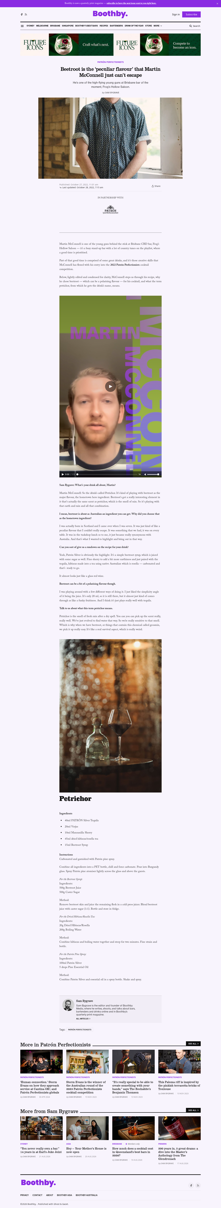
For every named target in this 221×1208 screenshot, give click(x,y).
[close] (217, 3)
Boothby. (32, 1204)
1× (140, 474)
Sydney (24, 1143)
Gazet (65, 1204)
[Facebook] (21, 14)
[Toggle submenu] (161, 26)
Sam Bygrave (112, 92)
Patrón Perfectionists (110, 62)
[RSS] (26, 14)
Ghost (57, 1204)
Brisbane (117, 1143)
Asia (68, 1143)
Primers (162, 1143)
